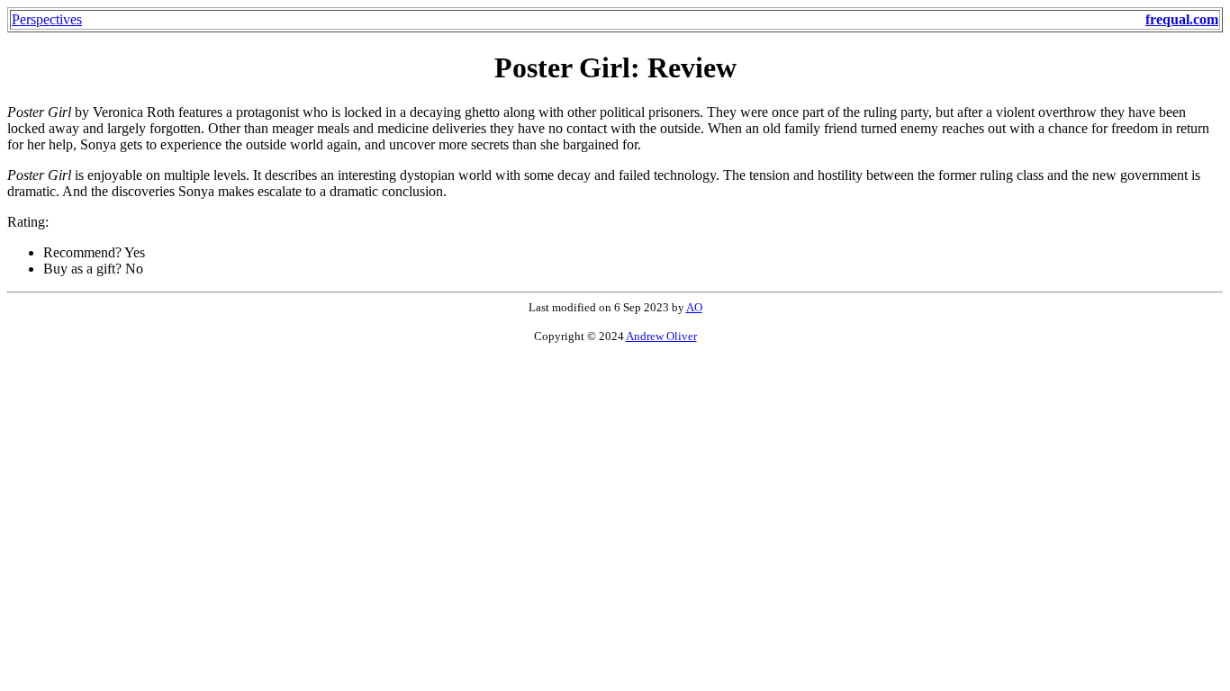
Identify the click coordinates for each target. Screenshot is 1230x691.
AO (694, 307)
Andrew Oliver (661, 336)
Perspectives (47, 19)
